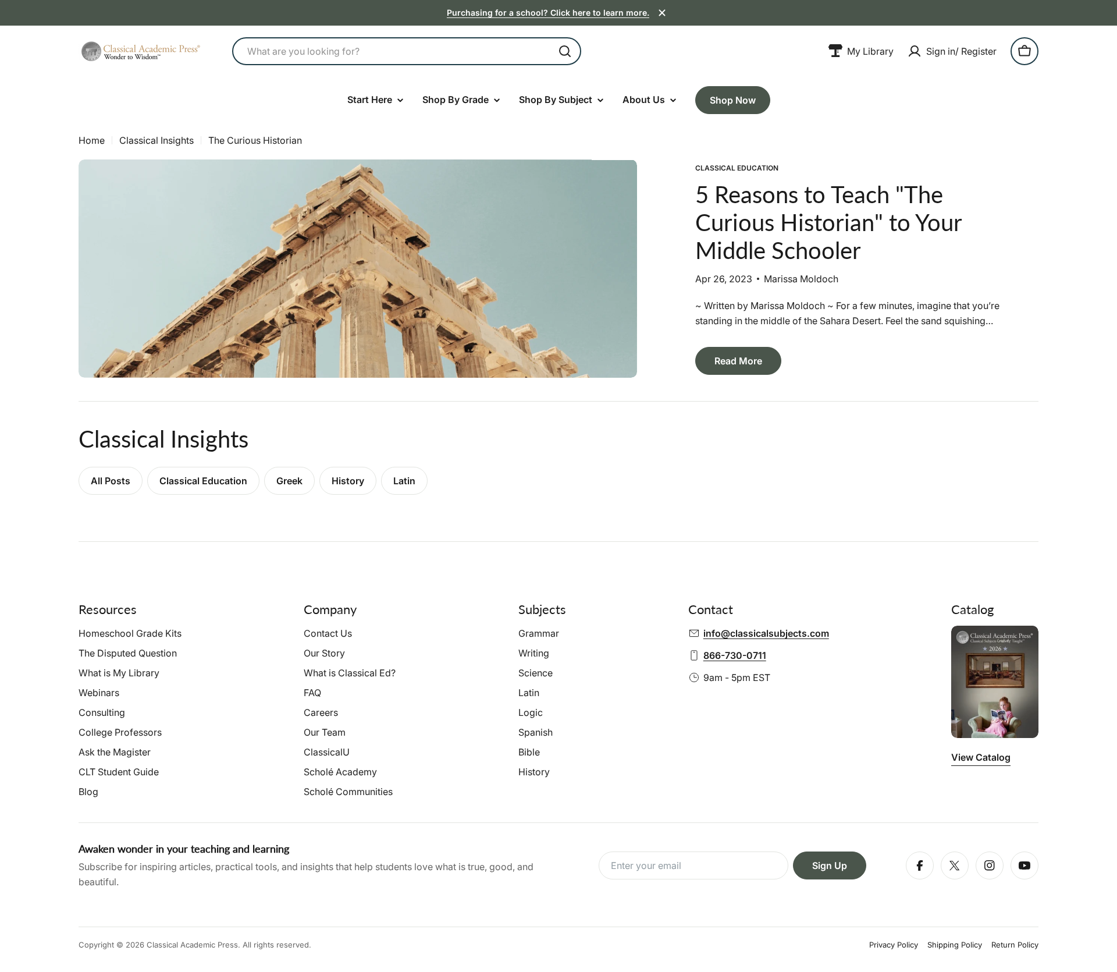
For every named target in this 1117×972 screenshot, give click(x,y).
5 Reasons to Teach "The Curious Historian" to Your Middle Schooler (828, 222)
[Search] (565, 51)
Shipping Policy (954, 944)
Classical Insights (156, 140)
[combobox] (406, 51)
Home (92, 140)
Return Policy (1014, 944)
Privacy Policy (893, 944)
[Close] (662, 13)
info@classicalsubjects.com (766, 633)
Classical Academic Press (192, 944)
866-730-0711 (734, 655)
